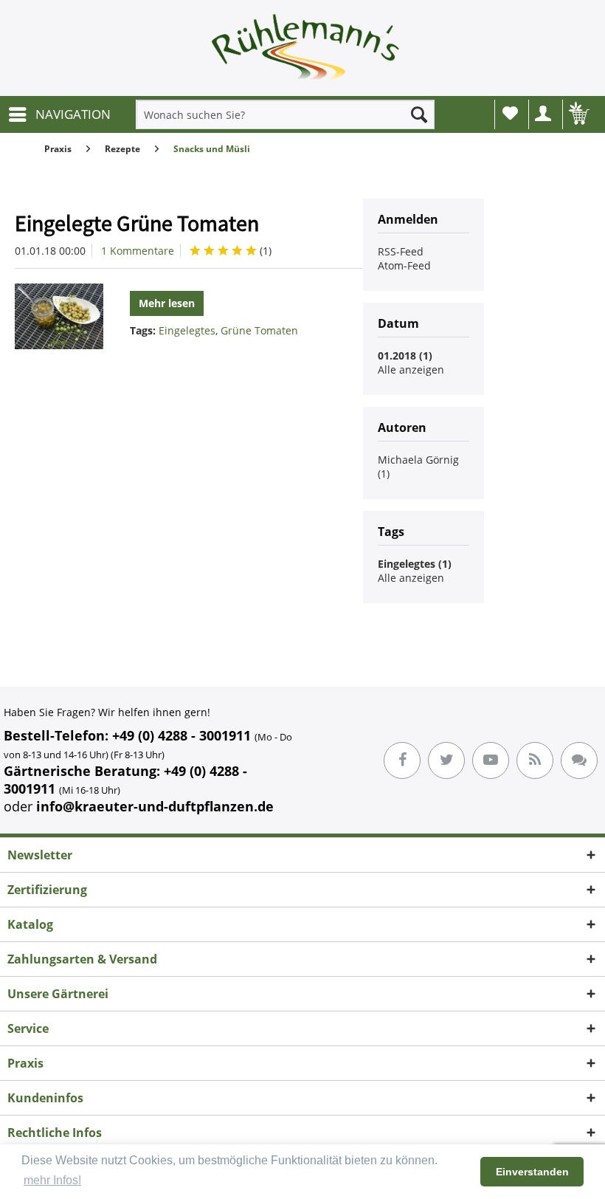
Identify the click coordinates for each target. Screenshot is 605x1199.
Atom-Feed (404, 265)
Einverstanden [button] (532, 1172)
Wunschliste (510, 114)
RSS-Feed (401, 251)
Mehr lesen (167, 303)
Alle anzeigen (411, 370)
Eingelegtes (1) (415, 564)
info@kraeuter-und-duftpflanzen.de (155, 806)
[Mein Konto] (544, 114)
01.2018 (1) (405, 355)
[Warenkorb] (577, 114)
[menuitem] (59, 114)
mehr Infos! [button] (52, 1180)
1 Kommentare (137, 251)
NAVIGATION (73, 114)
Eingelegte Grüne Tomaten (137, 223)
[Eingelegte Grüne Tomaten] (59, 316)
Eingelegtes (187, 330)
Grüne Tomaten (259, 330)
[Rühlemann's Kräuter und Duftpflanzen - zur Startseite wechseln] (306, 51)
